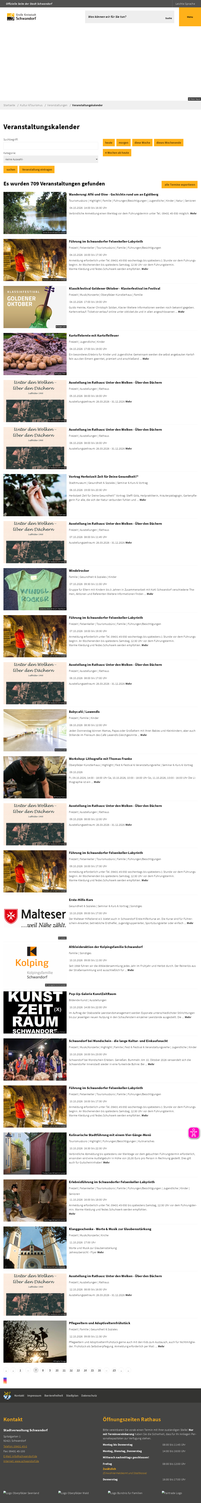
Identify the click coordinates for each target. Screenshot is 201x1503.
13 (78, 1370)
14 (85, 1370)
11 (64, 1370)
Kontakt (19, 1395)
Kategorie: (9, 153)
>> (128, 1370)
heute (108, 142)
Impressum (34, 1395)
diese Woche (142, 142)
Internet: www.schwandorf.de (21, 1461)
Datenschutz (89, 1395)
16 (99, 1370)
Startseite (9, 105)
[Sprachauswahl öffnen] (169, 4)
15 (92, 1370)
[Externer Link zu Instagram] (5, 1381)
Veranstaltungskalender (87, 105)
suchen (11, 169)
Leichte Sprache (185, 4)
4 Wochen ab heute (117, 152)
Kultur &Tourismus (31, 105)
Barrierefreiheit (53, 1395)
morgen (123, 142)
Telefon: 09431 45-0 (15, 1446)
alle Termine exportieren (180, 184)
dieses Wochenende (168, 142)
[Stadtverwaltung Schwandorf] (50, 1445)
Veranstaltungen (57, 105)
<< (6, 1370)
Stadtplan (72, 1395)
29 (114, 1370)
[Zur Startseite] (38, 16)
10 (57, 1370)
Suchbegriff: (10, 139)
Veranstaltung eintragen (37, 169)
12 (71, 1370)
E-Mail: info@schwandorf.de (20, 1456)
